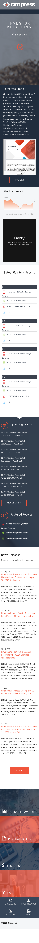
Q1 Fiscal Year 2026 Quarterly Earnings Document (16, 384)
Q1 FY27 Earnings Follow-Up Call (13, 441)
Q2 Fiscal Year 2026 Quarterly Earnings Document (16, 356)
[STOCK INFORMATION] (19, 802)
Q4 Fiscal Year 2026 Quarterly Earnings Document (16, 294)
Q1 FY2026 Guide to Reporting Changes (19, 396)
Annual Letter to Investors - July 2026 (18, 306)
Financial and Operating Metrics (16, 300)
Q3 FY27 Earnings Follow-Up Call (13, 475)
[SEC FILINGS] (19, 856)
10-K (8, 312)
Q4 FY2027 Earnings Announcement (14, 483)
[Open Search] (3, 12)
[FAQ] (19, 883)
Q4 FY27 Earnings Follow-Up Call (13, 492)
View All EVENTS (14, 503)
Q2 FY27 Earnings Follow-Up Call (13, 458)
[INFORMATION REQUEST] (19, 829)
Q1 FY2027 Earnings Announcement (14, 432)
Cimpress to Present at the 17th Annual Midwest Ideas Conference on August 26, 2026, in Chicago (19, 577)
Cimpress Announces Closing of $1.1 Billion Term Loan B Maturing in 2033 (18, 692)
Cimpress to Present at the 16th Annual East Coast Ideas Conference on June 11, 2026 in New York (19, 729)
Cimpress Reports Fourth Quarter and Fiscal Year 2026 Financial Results (18, 615)
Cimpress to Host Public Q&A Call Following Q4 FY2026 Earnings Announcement (16, 654)
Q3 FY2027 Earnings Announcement (14, 466)
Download (19, 180)
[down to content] (20, 47)
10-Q (8, 340)
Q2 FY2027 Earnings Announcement (14, 449)
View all (19, 770)
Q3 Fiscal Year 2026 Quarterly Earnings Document (16, 328)
